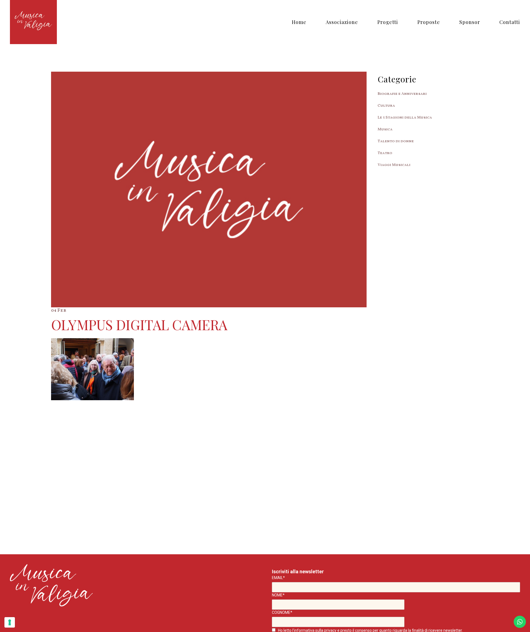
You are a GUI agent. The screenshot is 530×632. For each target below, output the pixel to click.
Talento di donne (396, 141)
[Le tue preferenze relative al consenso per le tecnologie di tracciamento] (9, 622)
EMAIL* (278, 577)
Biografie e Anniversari (402, 93)
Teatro (385, 153)
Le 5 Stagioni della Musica (405, 117)
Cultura (386, 105)
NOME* (278, 595)
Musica (385, 129)
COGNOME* (282, 612)
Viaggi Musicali (394, 165)
